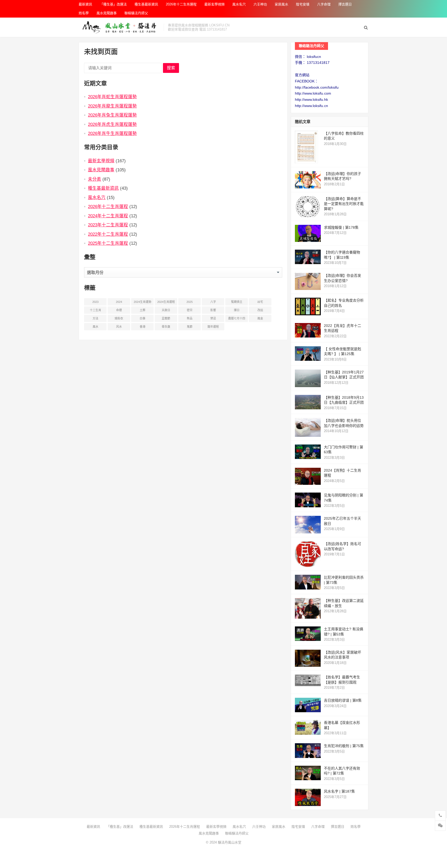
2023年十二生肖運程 (108, 225)
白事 (142, 318)
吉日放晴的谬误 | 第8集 (343, 700)
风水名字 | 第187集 (339, 791)
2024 (119, 301)
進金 (260, 318)
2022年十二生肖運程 (108, 234)
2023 (95, 301)
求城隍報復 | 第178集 (341, 227)
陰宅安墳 (302, 4)
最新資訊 (85, 4)
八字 (213, 301)
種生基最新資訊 (146, 4)
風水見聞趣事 (106, 13)
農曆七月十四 (236, 318)
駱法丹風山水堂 (229, 842)
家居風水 (281, 4)
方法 (95, 318)
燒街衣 (119, 318)
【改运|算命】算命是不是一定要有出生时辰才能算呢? (344, 204)
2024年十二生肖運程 (108, 215)
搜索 (171, 68)
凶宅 (260, 301)
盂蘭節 (166, 318)
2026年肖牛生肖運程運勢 (112, 133)
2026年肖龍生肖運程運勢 (112, 106)
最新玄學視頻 (214, 4)
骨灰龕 (166, 326)
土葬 (142, 310)
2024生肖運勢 (142, 301)
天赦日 (166, 310)
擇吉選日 (345, 4)
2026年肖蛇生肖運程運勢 (112, 96)
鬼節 (189, 326)
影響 (213, 310)
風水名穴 (239, 4)
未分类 (94, 179)
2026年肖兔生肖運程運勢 (112, 115)
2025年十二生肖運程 (108, 243)
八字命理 (324, 4)
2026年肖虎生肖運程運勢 (112, 124)
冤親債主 (236, 301)
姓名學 (84, 13)
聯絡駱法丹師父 (136, 13)
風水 (95, 326)
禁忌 (213, 318)
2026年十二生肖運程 (181, 4)
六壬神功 (260, 4)
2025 (190, 301)
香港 (142, 326)
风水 (119, 326)
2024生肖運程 (166, 301)
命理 (119, 310)
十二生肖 (95, 310)
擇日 (237, 310)
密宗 (189, 310)
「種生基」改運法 (113, 4)
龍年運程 (213, 326)
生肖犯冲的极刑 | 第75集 (344, 746)
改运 (260, 310)
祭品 (189, 318)
